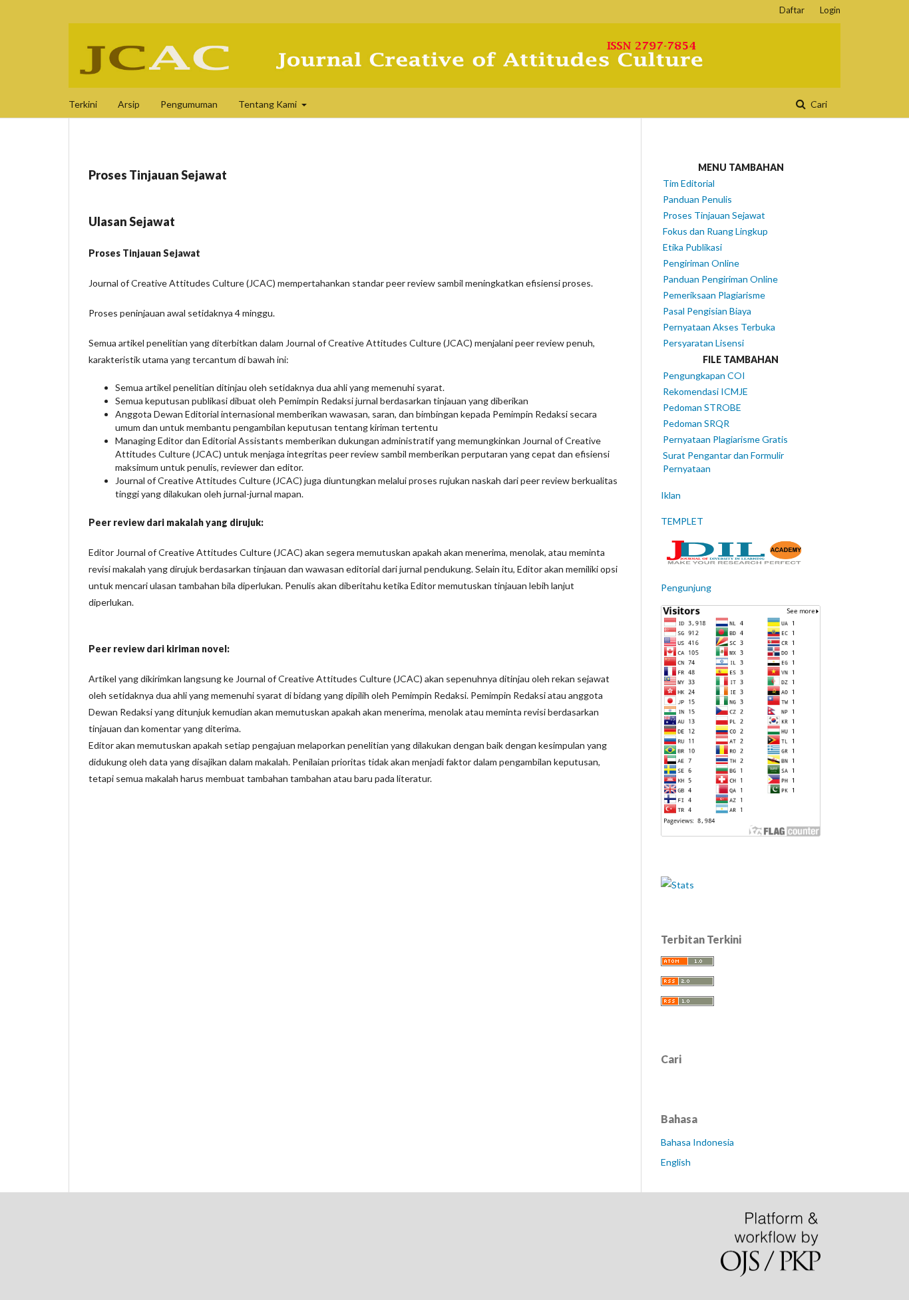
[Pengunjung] (677, 884)
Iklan (671, 495)
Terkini (83, 104)
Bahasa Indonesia (697, 1142)
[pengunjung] (740, 833)
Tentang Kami (268, 104)
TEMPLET (682, 521)
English (676, 1162)
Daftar (792, 10)
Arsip (129, 104)
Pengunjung (686, 587)
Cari (818, 104)
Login (830, 10)
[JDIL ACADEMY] (740, 561)
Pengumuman (189, 104)
